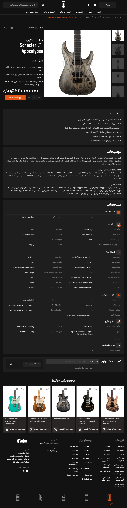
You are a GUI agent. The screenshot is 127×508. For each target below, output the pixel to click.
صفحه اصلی (106, 450)
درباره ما (121, 446)
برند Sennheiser (72, 475)
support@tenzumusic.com (48, 443)
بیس (90, 12)
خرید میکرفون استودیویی (119, 466)
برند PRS (75, 450)
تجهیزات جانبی (49, 12)
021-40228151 (52, 451)
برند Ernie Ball (87, 479)
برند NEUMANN (86, 469)
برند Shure (88, 475)
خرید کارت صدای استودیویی (104, 459)
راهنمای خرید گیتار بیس (119, 479)
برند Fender (74, 446)
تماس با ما (120, 450)
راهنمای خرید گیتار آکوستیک (118, 472)
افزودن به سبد (14, 97)
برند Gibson (88, 446)
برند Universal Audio (73, 470)
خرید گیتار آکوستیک (106, 466)
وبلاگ (122, 454)
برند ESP (75, 454)
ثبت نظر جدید (34, 364)
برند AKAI (88, 462)
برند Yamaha (87, 458)
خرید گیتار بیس (104, 471)
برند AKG (75, 458)
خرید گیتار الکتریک (120, 459)
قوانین (107, 446)
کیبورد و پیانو (65, 12)
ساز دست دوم (32, 12)
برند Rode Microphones (73, 463)
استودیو (79, 12)
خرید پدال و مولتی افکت (106, 479)
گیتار (99, 12)
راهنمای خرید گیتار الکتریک (119, 485)
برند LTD (89, 454)
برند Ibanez (88, 450)
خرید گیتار (106, 454)
